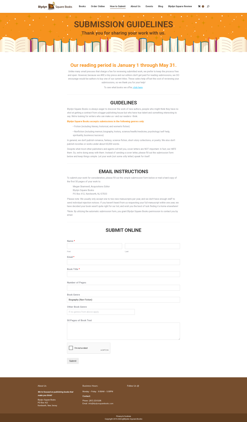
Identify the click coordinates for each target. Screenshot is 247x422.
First (69, 251)
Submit (72, 361)
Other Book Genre (77, 307)
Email (70, 257)
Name (71, 241)
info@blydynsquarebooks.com (100, 403)
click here (138, 87)
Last (127, 251)
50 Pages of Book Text (79, 320)
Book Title (73, 269)
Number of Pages (76, 282)
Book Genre (73, 294)
